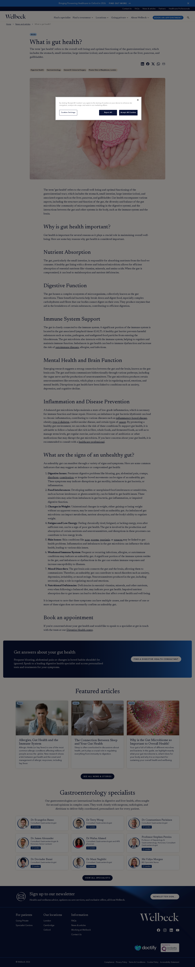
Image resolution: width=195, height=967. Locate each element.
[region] (98, 108)
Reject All (108, 112)
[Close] (138, 100)
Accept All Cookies (128, 112)
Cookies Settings (68, 112)
